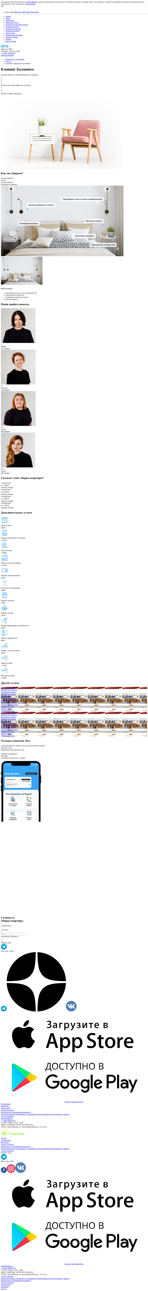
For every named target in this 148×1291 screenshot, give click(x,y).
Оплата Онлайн (7, 1110)
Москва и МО (19, 12)
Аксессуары (10, 33)
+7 (2, 934)
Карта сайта (5, 1108)
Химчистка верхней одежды (17, 25)
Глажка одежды (12, 37)
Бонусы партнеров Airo (74, 1102)
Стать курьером (7, 1116)
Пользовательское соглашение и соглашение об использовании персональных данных (35, 1114)
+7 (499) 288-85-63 (8, 53)
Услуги (3, 1138)
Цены (8, 18)
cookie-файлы (31, 2)
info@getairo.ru (6, 1118)
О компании (6, 1104)
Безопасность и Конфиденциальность (16, 1112)
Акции (8, 16)
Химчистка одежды (13, 29)
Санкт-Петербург (32, 12)
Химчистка (10, 20)
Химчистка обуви (13, 31)
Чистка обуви (11, 41)
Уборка (8, 39)
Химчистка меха (12, 27)
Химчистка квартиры (14, 35)
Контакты (5, 1106)
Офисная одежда (12, 23)
